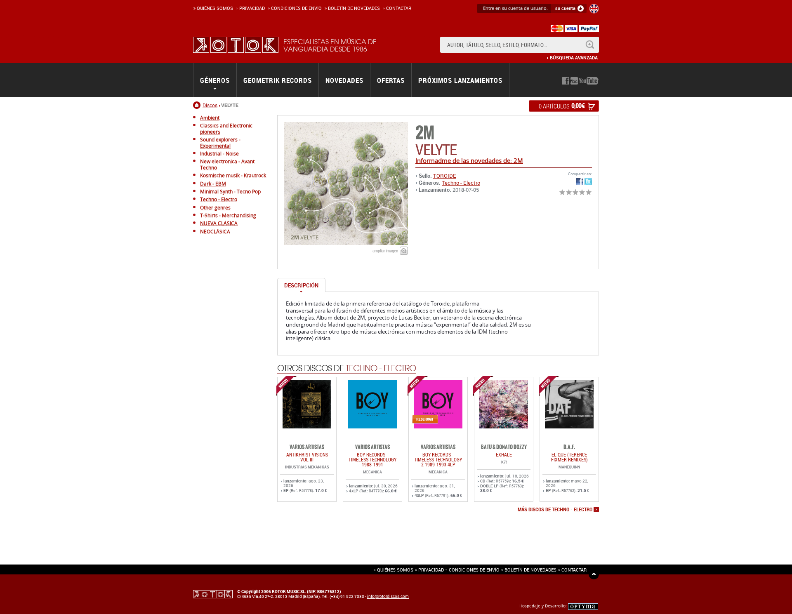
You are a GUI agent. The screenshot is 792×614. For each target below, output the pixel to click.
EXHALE (504, 454)
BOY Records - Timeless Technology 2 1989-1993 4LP (438, 459)
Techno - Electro (461, 182)
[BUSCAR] (589, 45)
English (594, 9)
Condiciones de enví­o (296, 8)
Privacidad (252, 8)
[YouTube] (589, 81)
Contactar (398, 8)
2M (424, 133)
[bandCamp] (574, 81)
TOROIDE (444, 175)
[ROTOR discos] (235, 45)
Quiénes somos (215, 8)
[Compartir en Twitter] (588, 181)
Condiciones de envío (474, 570)
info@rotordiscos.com (388, 596)
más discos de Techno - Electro (555, 509)
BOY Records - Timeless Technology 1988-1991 (372, 459)
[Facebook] (565, 81)
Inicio (198, 105)
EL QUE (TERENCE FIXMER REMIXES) (569, 457)
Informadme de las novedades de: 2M (469, 160)
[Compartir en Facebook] (579, 181)
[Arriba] (594, 574)
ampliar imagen (385, 250)
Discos (210, 105)
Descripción (301, 285)
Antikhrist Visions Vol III (307, 457)
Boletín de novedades (354, 8)
